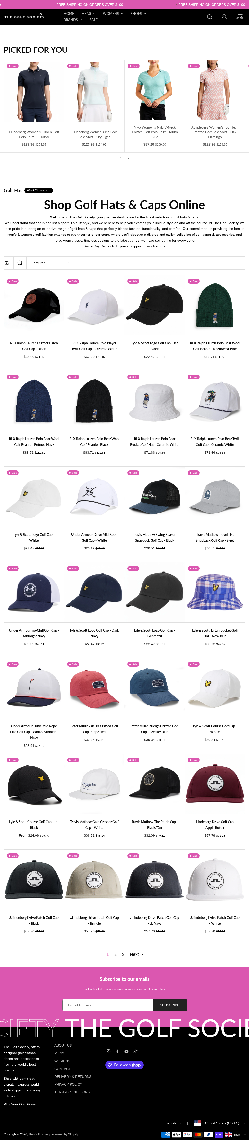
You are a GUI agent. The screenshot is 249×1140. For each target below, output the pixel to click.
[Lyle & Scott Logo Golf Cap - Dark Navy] (94, 592)
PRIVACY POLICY (68, 1084)
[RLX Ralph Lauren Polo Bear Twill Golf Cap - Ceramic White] (215, 401)
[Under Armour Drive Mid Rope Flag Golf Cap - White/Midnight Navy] (34, 688)
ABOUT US (63, 1045)
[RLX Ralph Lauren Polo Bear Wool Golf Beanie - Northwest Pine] (215, 305)
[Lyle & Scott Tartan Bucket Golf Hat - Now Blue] (215, 592)
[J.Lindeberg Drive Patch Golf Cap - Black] (34, 880)
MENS (59, 1053)
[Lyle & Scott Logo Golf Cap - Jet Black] (154, 305)
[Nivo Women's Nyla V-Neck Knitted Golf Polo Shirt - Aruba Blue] (94, 90)
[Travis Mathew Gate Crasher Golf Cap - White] (94, 784)
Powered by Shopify (65, 1134)
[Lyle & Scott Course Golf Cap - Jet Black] (34, 784)
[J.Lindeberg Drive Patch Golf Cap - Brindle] (94, 880)
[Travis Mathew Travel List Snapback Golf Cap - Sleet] (215, 497)
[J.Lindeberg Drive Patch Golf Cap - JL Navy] (154, 880)
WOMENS (62, 1061)
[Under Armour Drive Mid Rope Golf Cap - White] (94, 497)
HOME (69, 13)
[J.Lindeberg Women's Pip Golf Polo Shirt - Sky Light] (34, 92)
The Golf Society (39, 1134)
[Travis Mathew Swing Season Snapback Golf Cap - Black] (154, 497)
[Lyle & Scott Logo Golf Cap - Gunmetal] (154, 592)
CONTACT (62, 1069)
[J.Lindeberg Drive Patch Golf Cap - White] (215, 880)
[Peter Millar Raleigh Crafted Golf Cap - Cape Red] (94, 688)
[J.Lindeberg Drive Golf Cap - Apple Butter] (215, 784)
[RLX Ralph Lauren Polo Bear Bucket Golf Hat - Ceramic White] (154, 401)
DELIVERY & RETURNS (72, 1077)
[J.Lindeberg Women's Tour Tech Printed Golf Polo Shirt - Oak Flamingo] (155, 90)
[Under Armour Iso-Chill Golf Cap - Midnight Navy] (34, 592)
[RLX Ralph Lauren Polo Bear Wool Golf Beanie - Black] (94, 401)
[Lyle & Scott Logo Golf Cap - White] (34, 497)
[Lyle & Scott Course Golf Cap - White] (215, 688)
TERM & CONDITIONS (72, 1092)
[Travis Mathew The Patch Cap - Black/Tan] (154, 784)
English (170, 1123)
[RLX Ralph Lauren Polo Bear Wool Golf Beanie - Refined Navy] (34, 401)
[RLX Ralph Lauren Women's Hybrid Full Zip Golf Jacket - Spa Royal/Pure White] (215, 90)
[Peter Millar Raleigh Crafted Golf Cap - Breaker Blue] (154, 688)
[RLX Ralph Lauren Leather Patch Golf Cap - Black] (34, 305)
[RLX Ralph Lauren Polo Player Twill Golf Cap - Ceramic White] (94, 305)
